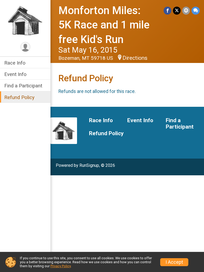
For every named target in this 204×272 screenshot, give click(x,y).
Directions (134, 58)
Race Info (15, 63)
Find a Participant (23, 85)
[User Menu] (25, 47)
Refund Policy (19, 97)
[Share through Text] (196, 10)
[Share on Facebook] (167, 10)
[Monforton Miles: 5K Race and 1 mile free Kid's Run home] (25, 20)
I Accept (174, 262)
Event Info (15, 74)
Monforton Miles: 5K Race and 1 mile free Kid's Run (104, 25)
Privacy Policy (60, 266)
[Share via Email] (186, 10)
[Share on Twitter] (177, 10)
